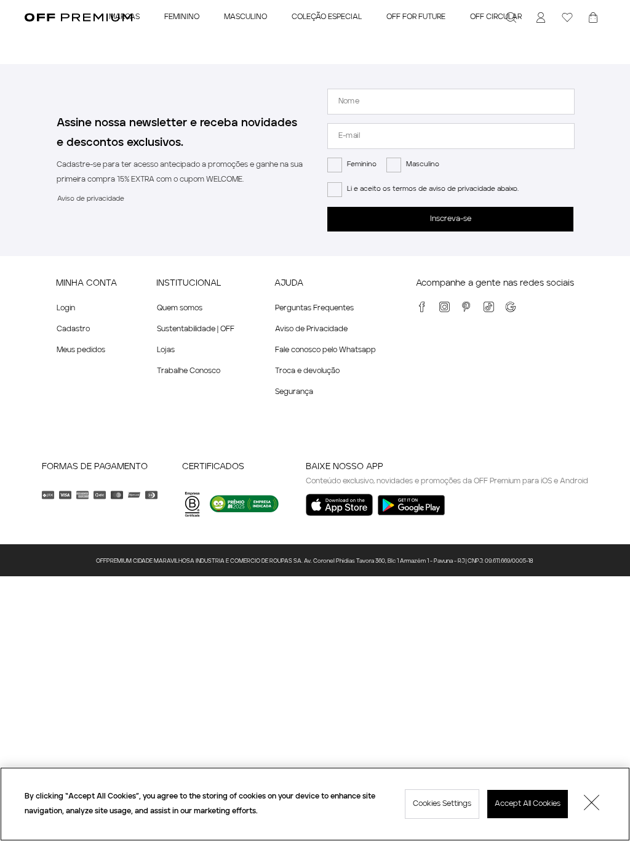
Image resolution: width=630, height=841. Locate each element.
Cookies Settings (442, 804)
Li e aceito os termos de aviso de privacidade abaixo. (433, 189)
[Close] (591, 804)
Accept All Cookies (527, 804)
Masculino (422, 164)
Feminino (362, 164)
